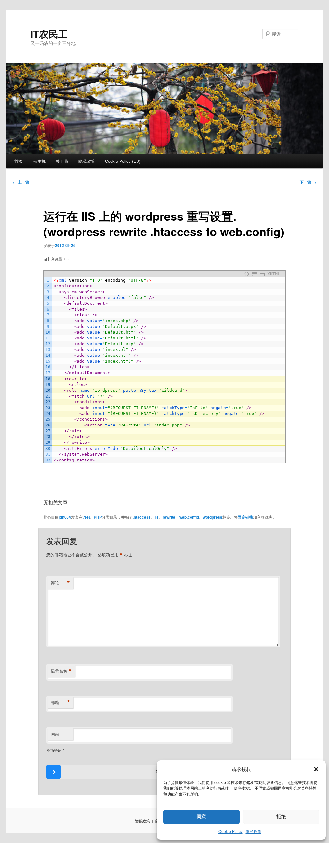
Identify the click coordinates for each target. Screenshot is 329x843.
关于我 (62, 161)
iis (157, 517)
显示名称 (61, 671)
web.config (189, 517)
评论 (60, 583)
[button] (316, 769)
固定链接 (245, 517)
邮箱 (60, 702)
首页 (18, 161)
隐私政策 (253, 831)
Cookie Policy (230, 831)
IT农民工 (49, 33)
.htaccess (142, 517)
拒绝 (281, 816)
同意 (201, 816)
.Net (86, 517)
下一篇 (308, 182)
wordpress (212, 517)
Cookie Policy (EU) (122, 161)
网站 (55, 734)
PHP (98, 517)
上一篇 (21, 182)
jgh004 (65, 517)
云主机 (39, 161)
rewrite (169, 517)
